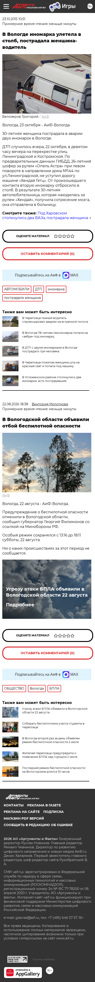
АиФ (45, 117)
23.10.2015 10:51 (13, 19)
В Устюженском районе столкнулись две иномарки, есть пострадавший (51, 379)
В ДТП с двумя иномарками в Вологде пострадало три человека (49, 349)
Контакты (14, 805)
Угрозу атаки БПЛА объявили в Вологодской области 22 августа (47, 592)
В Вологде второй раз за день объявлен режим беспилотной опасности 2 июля (51, 740)
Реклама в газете (44, 805)
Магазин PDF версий (24, 818)
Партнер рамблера (43, 959)
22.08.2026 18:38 (15, 404)
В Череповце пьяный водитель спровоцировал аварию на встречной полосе (55, 319)
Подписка (53, 812)
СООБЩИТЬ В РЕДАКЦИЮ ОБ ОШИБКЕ (38, 825)
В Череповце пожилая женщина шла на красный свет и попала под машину (51, 364)
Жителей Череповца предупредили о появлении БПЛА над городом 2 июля (49, 755)
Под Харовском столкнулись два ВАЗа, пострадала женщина (45, 215)
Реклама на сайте (22, 812)
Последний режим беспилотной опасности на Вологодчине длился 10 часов (53, 769)
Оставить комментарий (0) (47, 254)
